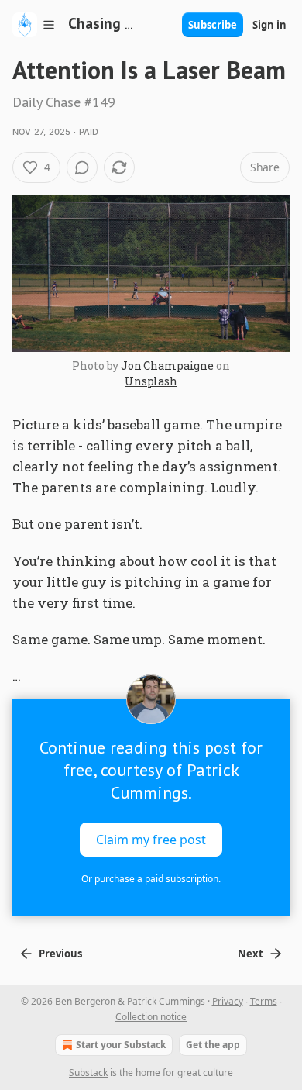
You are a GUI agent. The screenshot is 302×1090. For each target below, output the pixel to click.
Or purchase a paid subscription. (151, 878)
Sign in (269, 25)
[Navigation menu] (34, 24)
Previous (60, 954)
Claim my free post (151, 838)
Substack (88, 1072)
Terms (263, 1001)
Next (250, 954)
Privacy (227, 1001)
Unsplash (151, 381)
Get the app (213, 1044)
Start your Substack (121, 1044)
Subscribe (212, 25)
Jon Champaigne (167, 365)
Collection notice (151, 1016)
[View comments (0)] (82, 167)
